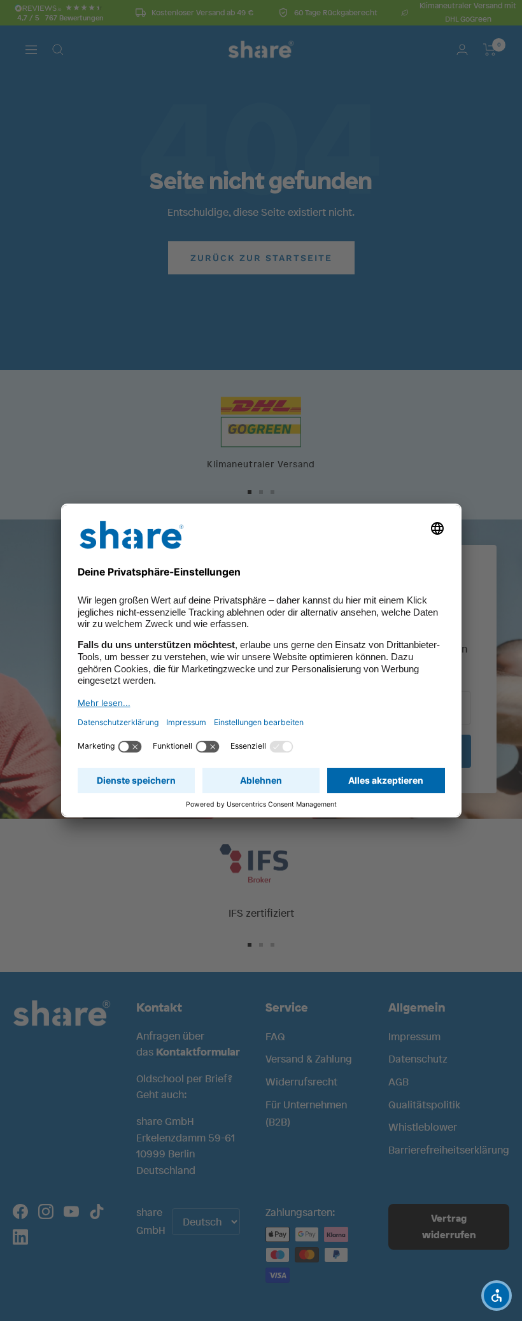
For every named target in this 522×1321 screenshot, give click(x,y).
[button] (496, 1295)
